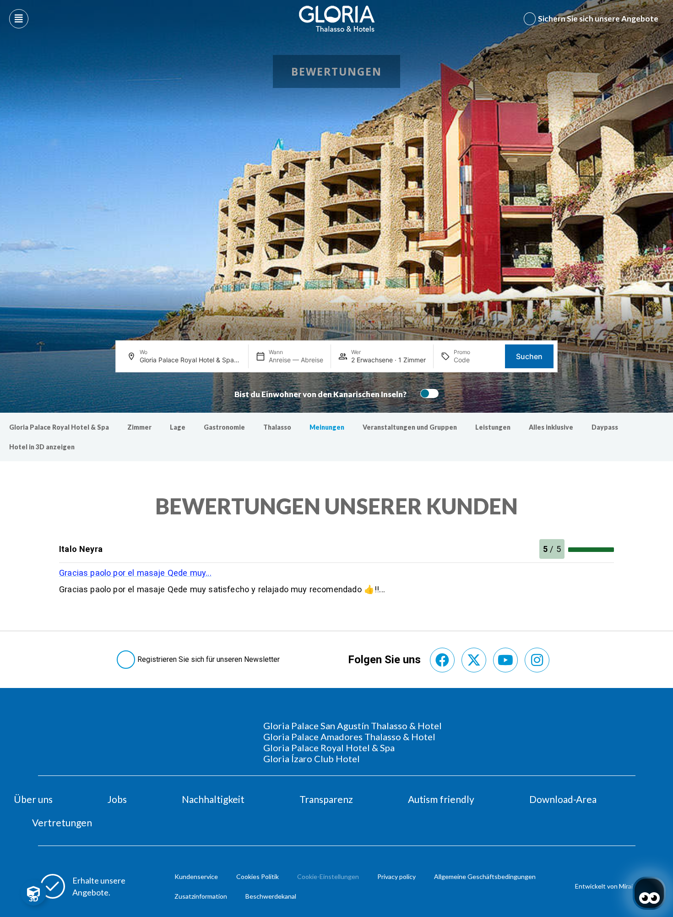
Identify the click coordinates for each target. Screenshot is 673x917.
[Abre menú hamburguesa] (18, 18)
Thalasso (277, 427)
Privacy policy (396, 876)
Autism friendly (441, 799)
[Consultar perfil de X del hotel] (473, 660)
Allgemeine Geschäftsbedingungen (485, 876)
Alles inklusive (551, 427)
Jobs (117, 799)
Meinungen (326, 427)
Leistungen (492, 427)
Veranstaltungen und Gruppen (410, 427)
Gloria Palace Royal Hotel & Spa (59, 427)
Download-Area (563, 799)
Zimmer (139, 427)
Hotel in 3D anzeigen (42, 447)
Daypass (605, 427)
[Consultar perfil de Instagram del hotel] (537, 660)
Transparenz (326, 799)
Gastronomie (224, 427)
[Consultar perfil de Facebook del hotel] (442, 660)
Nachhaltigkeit (213, 799)
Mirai (626, 886)
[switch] (427, 393)
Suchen (529, 356)
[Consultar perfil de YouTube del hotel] (505, 660)
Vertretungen (62, 822)
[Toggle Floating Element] (33, 893)
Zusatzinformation (200, 896)
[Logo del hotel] (337, 19)
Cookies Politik (257, 876)
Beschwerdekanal (270, 896)
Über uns (33, 799)
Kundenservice (196, 876)
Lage (177, 427)
